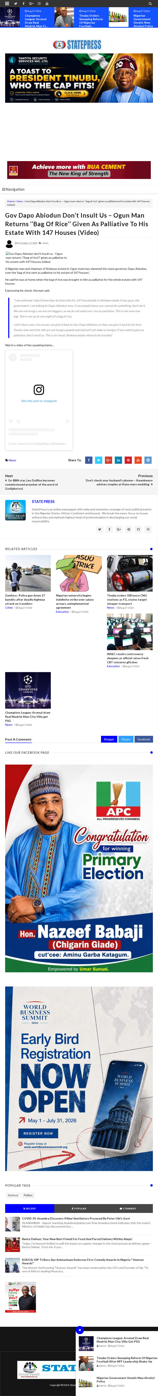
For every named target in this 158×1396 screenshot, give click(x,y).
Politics (28, 1195)
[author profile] (9, 247)
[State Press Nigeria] (79, 42)
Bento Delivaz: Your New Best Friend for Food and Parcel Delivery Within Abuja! (77, 1239)
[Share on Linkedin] (118, 460)
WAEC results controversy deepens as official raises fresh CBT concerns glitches (128, 658)
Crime (9, 607)
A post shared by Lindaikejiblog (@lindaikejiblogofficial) (44, 443)
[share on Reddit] (148, 460)
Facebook (144, 739)
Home (10, 201)
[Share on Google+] (108, 460)
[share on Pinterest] (128, 460)
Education (62, 611)
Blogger (109, 739)
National (13, 1195)
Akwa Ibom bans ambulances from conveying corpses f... (146, 21)
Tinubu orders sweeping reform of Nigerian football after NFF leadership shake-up (127, 1359)
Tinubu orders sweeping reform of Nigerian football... (37, 21)
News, (45, 243)
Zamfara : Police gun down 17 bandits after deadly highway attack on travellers (25, 599)
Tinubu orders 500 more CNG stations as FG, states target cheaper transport (127, 599)
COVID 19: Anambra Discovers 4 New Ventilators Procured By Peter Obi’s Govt (76, 1218)
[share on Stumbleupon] (138, 460)
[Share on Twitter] (98, 460)
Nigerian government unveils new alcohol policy (89, 21)
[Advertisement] (79, 132)
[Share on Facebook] (88, 460)
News (20, 201)
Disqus (126, 739)
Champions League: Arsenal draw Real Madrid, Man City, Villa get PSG (123, 1339)
